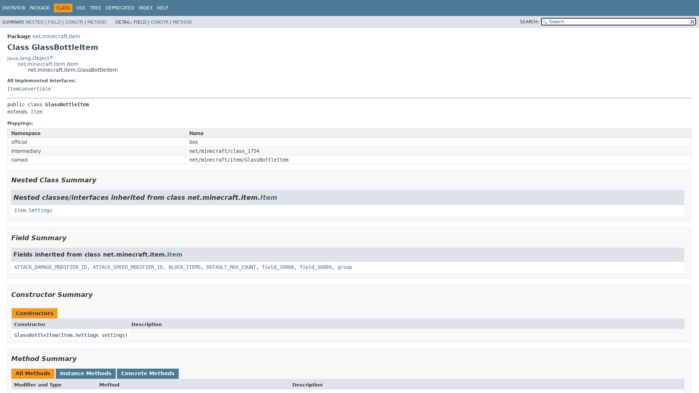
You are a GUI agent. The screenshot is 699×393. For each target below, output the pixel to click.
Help (162, 8)
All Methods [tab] (33, 373)
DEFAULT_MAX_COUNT (231, 267)
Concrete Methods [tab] (147, 373)
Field (54, 22)
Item (36, 112)
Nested (35, 22)
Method (96, 22)
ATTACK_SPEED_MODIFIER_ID (128, 267)
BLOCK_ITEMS (185, 267)
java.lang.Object (28, 58)
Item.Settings (33, 210)
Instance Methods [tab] (85, 373)
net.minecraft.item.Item (48, 64)
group (344, 267)
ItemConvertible (29, 89)
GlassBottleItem (36, 335)
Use (81, 8)
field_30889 (316, 267)
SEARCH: (529, 21)
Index (146, 8)
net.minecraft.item (56, 36)
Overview (13, 8)
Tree (95, 8)
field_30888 (278, 267)
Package (40, 8)
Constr (74, 22)
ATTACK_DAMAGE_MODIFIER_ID (50, 267)
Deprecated (120, 8)
